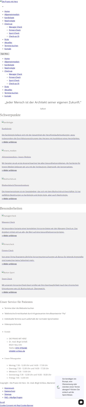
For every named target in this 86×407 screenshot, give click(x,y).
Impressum (9, 388)
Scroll (2, 402)
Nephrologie (9, 20)
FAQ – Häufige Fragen (13, 397)
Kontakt (7, 49)
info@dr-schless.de (17, 351)
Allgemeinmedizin (11, 14)
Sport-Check (14, 33)
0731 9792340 (21, 348)
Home (7, 11)
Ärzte (6, 39)
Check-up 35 (14, 36)
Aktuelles (8, 42)
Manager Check (15, 27)
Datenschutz (9, 391)
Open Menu (4, 54)
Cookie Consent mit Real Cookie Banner (16, 405)
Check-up (8, 24)
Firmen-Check (14, 30)
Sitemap (7, 394)
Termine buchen (11, 45)
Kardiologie (9, 17)
